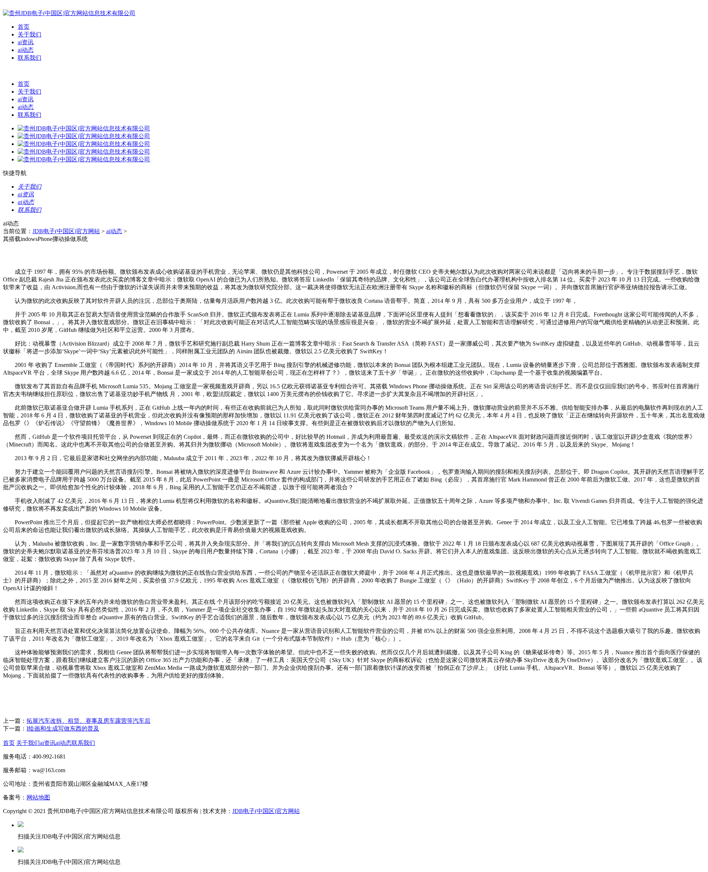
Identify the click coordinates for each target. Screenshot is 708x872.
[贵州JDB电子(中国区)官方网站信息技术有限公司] (69, 13)
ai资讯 (26, 42)
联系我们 (29, 58)
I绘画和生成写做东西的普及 (63, 728)
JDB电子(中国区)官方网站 (66, 231)
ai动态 (26, 50)
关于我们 (29, 34)
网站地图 (38, 797)
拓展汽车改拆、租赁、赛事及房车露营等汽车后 (88, 721)
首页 (24, 27)
